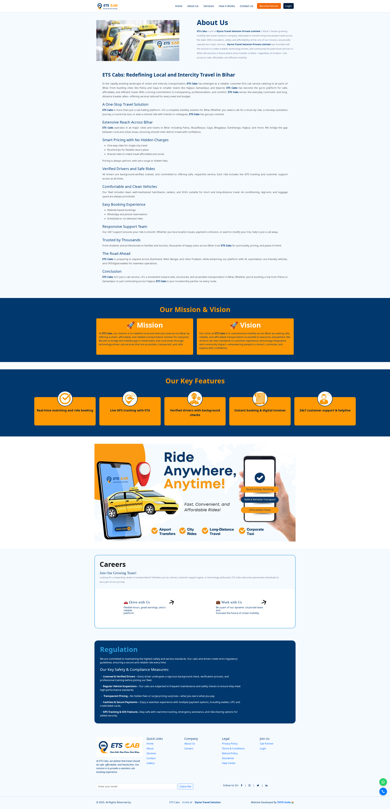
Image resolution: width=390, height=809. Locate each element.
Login (288, 6)
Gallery (151, 763)
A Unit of (187, 802)
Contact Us (246, 6)
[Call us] (383, 791)
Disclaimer (228, 758)
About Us (193, 6)
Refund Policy (230, 753)
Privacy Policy (230, 743)
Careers (188, 748)
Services (208, 6)
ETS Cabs (174, 802)
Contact (151, 758)
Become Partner (269, 6)
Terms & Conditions (233, 748)
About (150, 748)
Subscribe (185, 786)
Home (178, 6)
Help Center (229, 763)
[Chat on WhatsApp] (383, 782)
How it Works (227, 6)
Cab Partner (267, 743)
